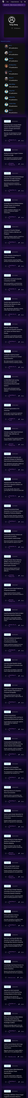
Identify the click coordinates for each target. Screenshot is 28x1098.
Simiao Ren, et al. (12, 289)
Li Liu (10, 71)
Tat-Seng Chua (12, 65)
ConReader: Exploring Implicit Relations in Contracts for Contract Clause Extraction (13, 356)
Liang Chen (12, 90)
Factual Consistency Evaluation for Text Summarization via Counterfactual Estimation (13, 640)
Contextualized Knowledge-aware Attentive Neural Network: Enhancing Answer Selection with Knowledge (13, 744)
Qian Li (10, 110)
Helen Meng (12, 84)
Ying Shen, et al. (12, 1004)
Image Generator (15, 1)
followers (17, 28)
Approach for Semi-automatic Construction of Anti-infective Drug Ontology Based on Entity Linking (13, 992)
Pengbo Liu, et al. (12, 419)
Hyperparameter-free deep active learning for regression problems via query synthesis (13, 484)
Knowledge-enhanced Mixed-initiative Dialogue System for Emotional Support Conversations (13, 205)
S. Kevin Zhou (12, 103)
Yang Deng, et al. (12, 217)
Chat (8, 1)
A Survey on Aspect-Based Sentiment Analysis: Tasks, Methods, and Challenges (13, 434)
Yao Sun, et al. (12, 1056)
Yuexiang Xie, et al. (12, 650)
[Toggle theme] (21, 2)
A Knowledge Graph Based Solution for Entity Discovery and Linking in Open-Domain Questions (14, 967)
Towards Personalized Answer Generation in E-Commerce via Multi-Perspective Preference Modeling (13, 511)
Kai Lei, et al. (12, 977)
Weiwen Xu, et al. (12, 314)
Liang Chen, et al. (12, 190)
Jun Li (10, 52)
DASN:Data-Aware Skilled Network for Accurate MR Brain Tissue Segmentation (13, 1071)
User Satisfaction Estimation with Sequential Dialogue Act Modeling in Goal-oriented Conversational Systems (14, 459)
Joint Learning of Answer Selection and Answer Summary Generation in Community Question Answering (13, 891)
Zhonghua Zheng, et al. (12, 164)
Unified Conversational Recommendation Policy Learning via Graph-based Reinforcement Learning (13, 717)
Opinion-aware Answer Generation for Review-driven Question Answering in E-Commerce (13, 816)
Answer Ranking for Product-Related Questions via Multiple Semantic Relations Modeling (13, 841)
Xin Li (10, 45)
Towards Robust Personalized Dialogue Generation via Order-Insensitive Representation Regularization (14, 178)
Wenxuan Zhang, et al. (12, 444)
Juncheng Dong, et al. (11, 575)
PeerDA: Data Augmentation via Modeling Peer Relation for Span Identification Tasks (12, 304)
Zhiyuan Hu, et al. (12, 140)
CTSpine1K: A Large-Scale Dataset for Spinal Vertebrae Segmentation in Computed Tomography (13, 690)
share (22, 140)
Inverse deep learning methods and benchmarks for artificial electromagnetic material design (13, 536)
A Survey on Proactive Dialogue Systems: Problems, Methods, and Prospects (12, 232)
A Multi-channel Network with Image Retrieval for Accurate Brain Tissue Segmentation (13, 1046)
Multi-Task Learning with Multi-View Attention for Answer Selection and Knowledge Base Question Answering (13, 940)
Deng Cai (11, 77)
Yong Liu (11, 58)
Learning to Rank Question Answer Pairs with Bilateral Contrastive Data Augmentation (13, 665)
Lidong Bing (12, 97)
